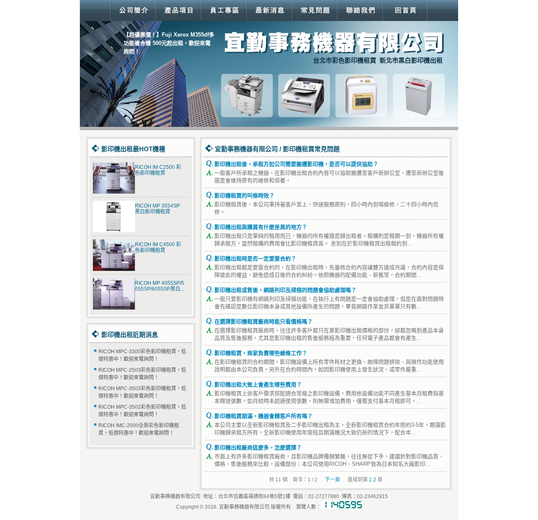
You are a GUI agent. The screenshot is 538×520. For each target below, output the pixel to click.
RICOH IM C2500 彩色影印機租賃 (158, 170)
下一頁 (332, 480)
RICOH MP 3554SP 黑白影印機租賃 (157, 209)
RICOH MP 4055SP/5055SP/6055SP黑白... (159, 286)
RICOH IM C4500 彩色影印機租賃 (158, 247)
